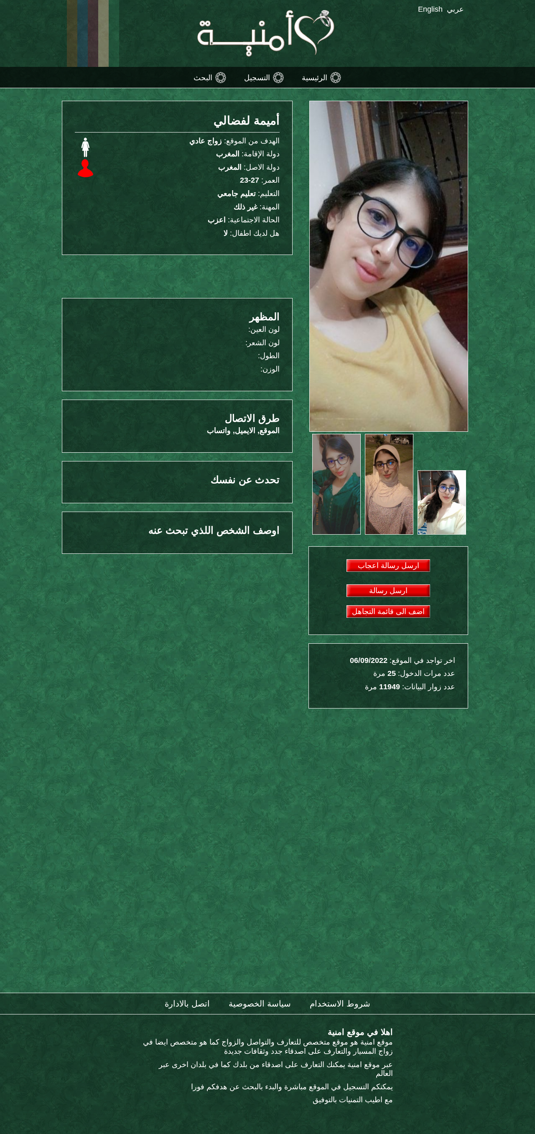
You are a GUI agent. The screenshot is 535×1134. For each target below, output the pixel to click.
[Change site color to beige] (103, 33)
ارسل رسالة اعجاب (388, 565)
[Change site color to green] (114, 33)
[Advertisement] (180, 275)
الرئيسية (314, 77)
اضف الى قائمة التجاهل (388, 611)
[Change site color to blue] (82, 33)
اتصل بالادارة (187, 1003)
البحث (203, 77)
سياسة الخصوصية (260, 1003)
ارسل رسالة (388, 590)
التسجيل (257, 77)
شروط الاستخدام (340, 1003)
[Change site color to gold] (72, 33)
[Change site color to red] (93, 33)
